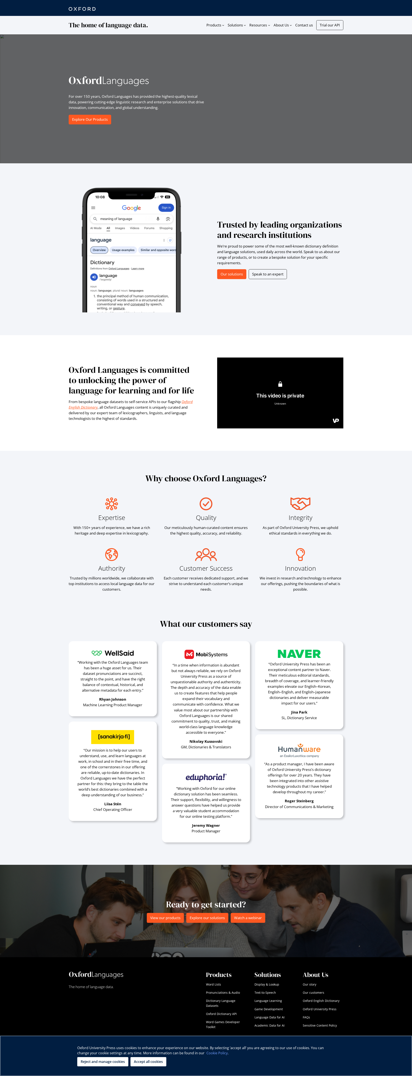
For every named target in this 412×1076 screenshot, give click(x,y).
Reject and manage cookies (103, 1061)
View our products (165, 917)
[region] (206, 1056)
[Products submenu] (223, 25)
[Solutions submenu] (245, 25)
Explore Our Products (90, 119)
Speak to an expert (267, 274)
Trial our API (330, 25)
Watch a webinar (248, 917)
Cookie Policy (217, 1053)
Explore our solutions (207, 917)
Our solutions (232, 274)
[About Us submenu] (291, 25)
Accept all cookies (148, 1061)
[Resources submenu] (269, 25)
